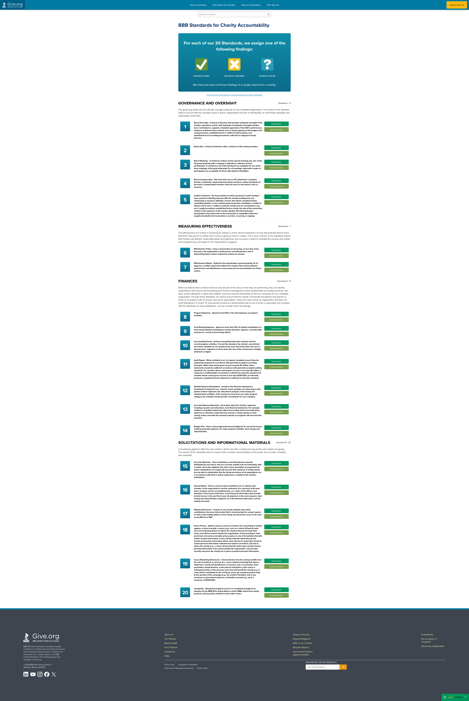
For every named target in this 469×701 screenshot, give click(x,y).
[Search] (268, 14)
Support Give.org (457, 5)
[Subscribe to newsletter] (343, 667)
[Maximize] (465, 696)
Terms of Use (170, 664)
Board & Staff (171, 643)
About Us (169, 634)
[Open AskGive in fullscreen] (444, 697)
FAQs (167, 655)
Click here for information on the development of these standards (234, 95)
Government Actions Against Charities (303, 653)
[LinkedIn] (26, 675)
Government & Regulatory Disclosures (179, 668)
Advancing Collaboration (432, 646)
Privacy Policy (202, 668)
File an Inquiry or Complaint (429, 640)
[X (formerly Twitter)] (53, 675)
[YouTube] (33, 675)
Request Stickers (301, 647)
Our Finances (171, 647)
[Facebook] (46, 675)
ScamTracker (427, 634)
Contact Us (170, 651)
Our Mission (170, 638)
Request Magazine (301, 638)
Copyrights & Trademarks (187, 664)
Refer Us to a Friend (302, 643)
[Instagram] (40, 675)
